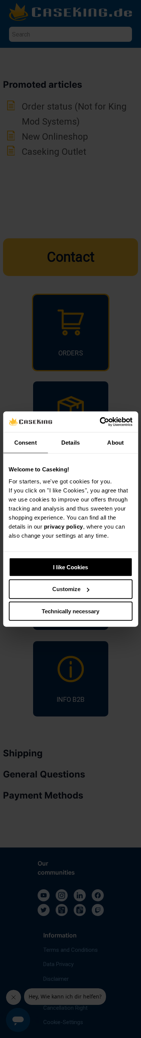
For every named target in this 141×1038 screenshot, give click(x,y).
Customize (66, 589)
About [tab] (115, 442)
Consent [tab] (25, 442)
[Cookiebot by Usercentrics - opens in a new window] (100, 422)
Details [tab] (70, 442)
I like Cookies (70, 567)
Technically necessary (70, 611)
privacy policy (63, 526)
